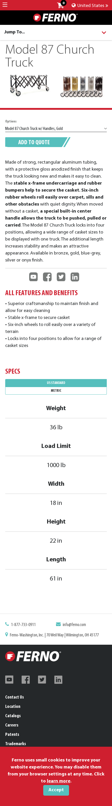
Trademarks (15, 744)
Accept (56, 790)
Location (12, 707)
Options (10, 122)
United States (90, 6)
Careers (11, 725)
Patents (12, 734)
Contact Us (14, 697)
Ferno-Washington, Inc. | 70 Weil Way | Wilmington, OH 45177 (54, 635)
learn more (58, 781)
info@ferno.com (74, 625)
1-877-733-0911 (23, 625)
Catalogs (13, 716)
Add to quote (34, 143)
